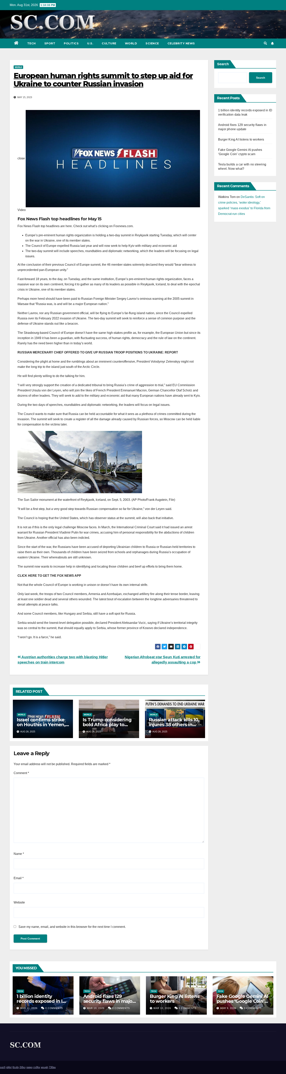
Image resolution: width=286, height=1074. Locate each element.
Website (19, 902)
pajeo (29, 1067)
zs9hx (36, 1067)
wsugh (44, 1067)
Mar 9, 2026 (228, 1008)
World (131, 43)
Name (19, 853)
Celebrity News (181, 43)
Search (223, 64)
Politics (71, 43)
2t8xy (22, 1067)
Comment (21, 773)
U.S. (90, 43)
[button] (265, 43)
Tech (31, 43)
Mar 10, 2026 (95, 1008)
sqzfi (2, 1067)
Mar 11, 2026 (29, 1008)
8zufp (15, 1067)
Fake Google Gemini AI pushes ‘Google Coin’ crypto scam (242, 1001)
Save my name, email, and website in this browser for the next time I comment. (72, 926)
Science (152, 43)
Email (19, 878)
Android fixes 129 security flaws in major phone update (108, 1001)
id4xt (9, 1067)
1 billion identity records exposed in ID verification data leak (41, 1001)
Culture (109, 43)
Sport (49, 43)
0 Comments (54, 1008)
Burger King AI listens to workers (241, 139)
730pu (52, 1067)
